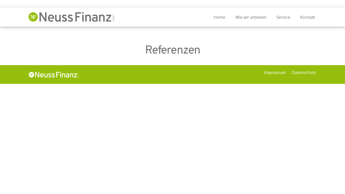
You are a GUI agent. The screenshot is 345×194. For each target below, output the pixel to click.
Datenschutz (304, 72)
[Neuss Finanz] (71, 18)
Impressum (275, 72)
